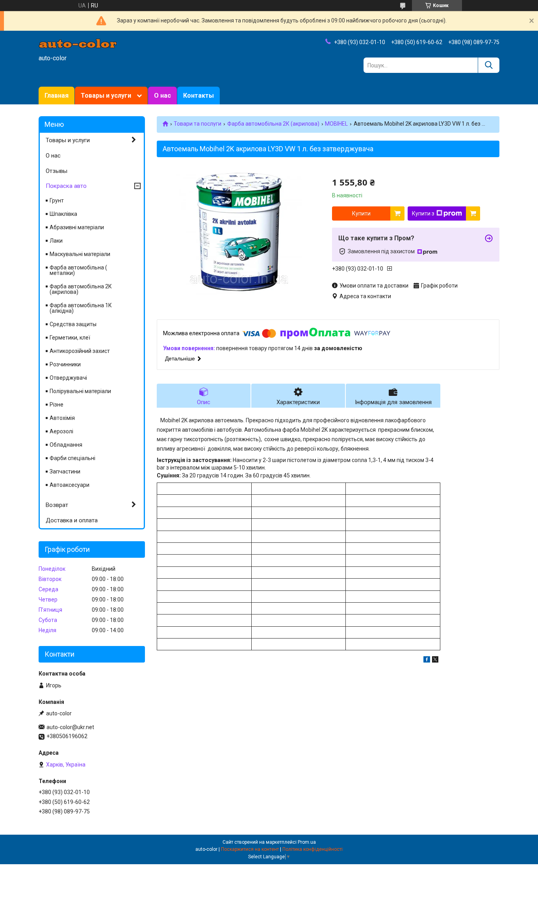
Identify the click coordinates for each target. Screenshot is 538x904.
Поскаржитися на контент (250, 849)
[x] (435, 660)
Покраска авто (66, 185)
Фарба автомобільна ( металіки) (78, 270)
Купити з (423, 213)
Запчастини (65, 471)
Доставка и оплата (72, 520)
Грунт (57, 200)
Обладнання (66, 445)
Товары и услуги (106, 95)
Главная (57, 95)
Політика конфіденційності (312, 849)
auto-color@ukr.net (70, 727)
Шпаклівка (63, 214)
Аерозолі (61, 431)
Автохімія (62, 418)
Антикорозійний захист (80, 351)
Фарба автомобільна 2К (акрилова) (273, 123)
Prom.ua (307, 842)
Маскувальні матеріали (80, 254)
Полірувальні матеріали (80, 391)
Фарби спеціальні (72, 458)
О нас (162, 95)
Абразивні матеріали (77, 227)
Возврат (57, 505)
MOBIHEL (336, 123)
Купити (361, 213)
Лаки (56, 241)
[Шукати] (488, 65)
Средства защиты (73, 324)
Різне (56, 404)
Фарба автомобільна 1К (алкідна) (81, 308)
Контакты (198, 95)
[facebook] (426, 660)
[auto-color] (78, 43)
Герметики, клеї (70, 337)
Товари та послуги (197, 123)
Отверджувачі (68, 378)
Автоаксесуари (69, 485)
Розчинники (65, 364)
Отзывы (56, 170)
